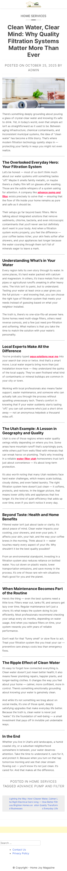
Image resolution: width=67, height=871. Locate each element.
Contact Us (19, 849)
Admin (33, 70)
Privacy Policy (20, 853)
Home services (33, 16)
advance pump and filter (40, 786)
